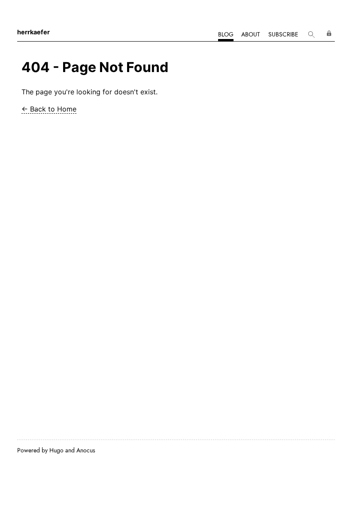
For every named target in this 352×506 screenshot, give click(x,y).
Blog (226, 34)
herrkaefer (33, 32)
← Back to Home (48, 109)
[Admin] (329, 33)
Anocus (85, 450)
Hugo (56, 450)
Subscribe (283, 34)
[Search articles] (311, 35)
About (250, 34)
